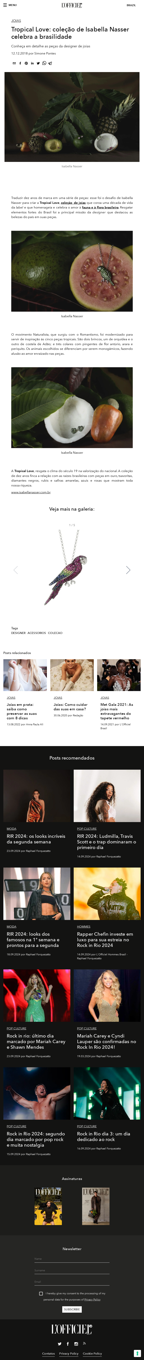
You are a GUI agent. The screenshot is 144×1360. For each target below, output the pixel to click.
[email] (14, 64)
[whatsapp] (44, 64)
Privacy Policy (92, 1299)
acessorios (37, 633)
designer (18, 633)
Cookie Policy (92, 1353)
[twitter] (38, 64)
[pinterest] (26, 64)
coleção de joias (73, 203)
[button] (128, 570)
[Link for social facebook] (68, 1345)
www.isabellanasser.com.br (31, 492)
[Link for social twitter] (60, 1345)
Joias (16, 21)
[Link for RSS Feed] (84, 1344)
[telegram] (50, 64)
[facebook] (20, 64)
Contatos (48, 1353)
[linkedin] (32, 64)
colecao (55, 633)
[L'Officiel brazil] (72, 5)
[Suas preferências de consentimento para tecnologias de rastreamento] (137, 1353)
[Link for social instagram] (76, 1345)
